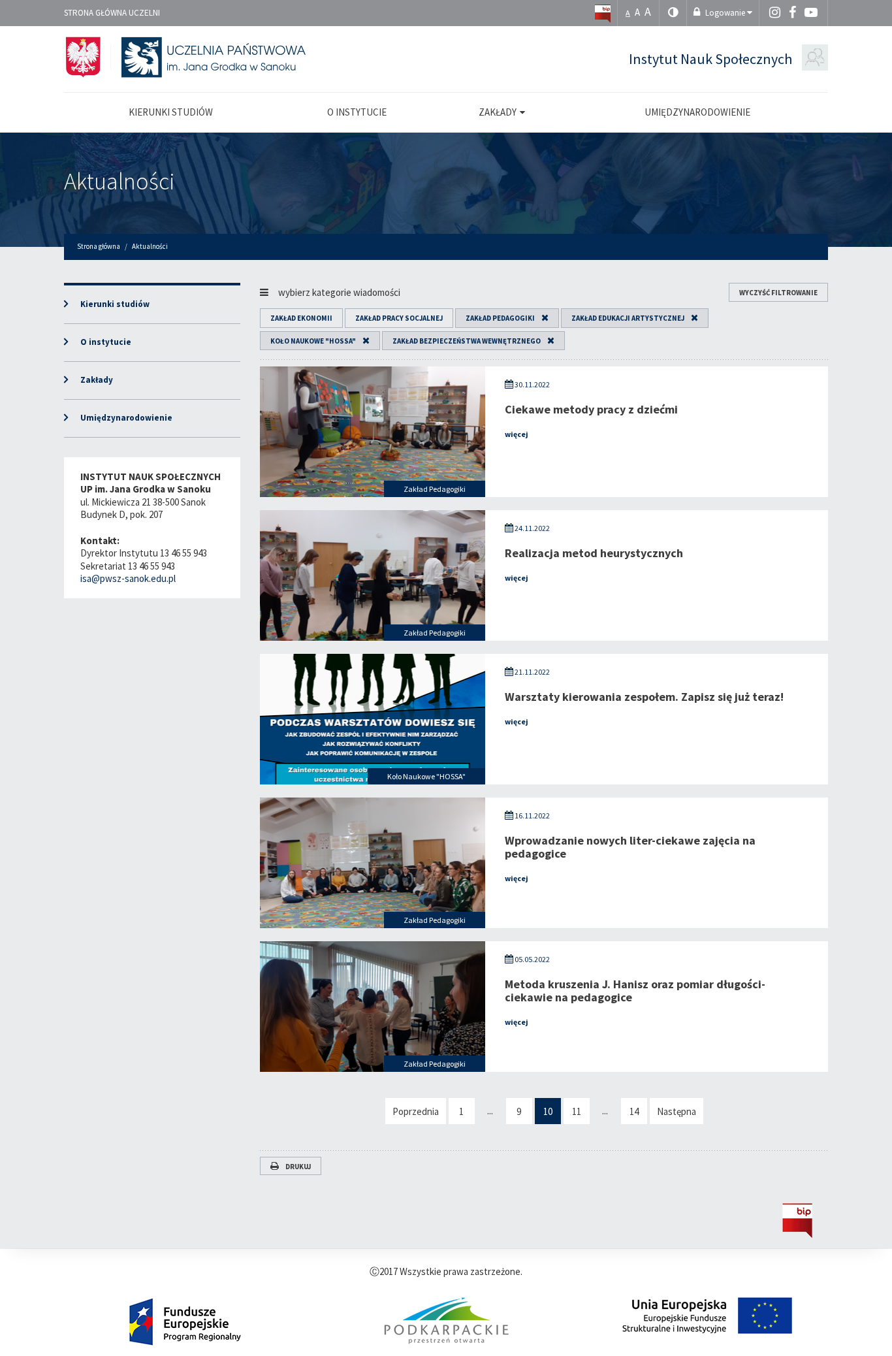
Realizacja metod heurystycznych (594, 552)
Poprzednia (415, 1111)
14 (634, 1111)
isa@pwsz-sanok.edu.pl (128, 578)
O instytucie (105, 341)
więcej (516, 434)
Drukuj (298, 1166)
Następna (676, 1111)
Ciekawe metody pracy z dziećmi (591, 409)
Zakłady (96, 379)
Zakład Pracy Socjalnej (399, 318)
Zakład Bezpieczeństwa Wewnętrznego (466, 341)
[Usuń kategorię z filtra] (542, 318)
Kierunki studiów (115, 304)
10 (547, 1111)
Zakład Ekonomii (301, 318)
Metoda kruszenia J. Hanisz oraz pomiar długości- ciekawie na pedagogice (635, 991)
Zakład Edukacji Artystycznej (627, 318)
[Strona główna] (603, 12)
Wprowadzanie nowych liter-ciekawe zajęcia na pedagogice (630, 847)
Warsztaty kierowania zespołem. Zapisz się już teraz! (644, 696)
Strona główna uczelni (112, 12)
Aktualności (119, 181)
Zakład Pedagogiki (500, 318)
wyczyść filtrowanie (778, 292)
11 (576, 1111)
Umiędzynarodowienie (126, 417)
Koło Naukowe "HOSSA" (313, 341)
